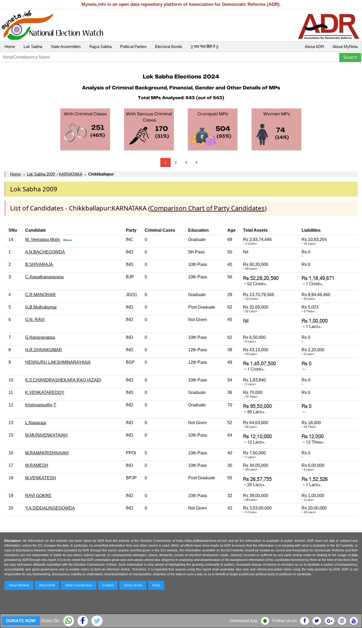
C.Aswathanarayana (44, 277)
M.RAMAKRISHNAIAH (47, 453)
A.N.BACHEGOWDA (45, 252)
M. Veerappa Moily (42, 239)
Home (10, 46)
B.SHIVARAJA (39, 264)
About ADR (314, 46)
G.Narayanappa (40, 337)
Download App (244, 620)
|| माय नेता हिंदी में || (204, 46)
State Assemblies (66, 46)
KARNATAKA (70, 174)
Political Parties (133, 46)
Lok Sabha (33, 46)
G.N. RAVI (35, 319)
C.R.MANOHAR (40, 294)
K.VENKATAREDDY (44, 392)
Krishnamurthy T (40, 405)
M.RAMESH (36, 465)
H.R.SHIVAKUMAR (43, 350)
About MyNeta (345, 46)
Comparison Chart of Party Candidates (207, 208)
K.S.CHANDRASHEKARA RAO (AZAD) (63, 380)
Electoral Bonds (168, 46)
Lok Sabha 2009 (41, 174)
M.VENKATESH (40, 478)
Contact (107, 585)
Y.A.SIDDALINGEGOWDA (50, 508)
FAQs (156, 585)
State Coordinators (78, 585)
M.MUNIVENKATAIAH (46, 435)
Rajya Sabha (100, 46)
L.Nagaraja (35, 422)
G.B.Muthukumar (41, 307)
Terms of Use (132, 585)
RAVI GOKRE (38, 495)
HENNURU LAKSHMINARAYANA (58, 362)
